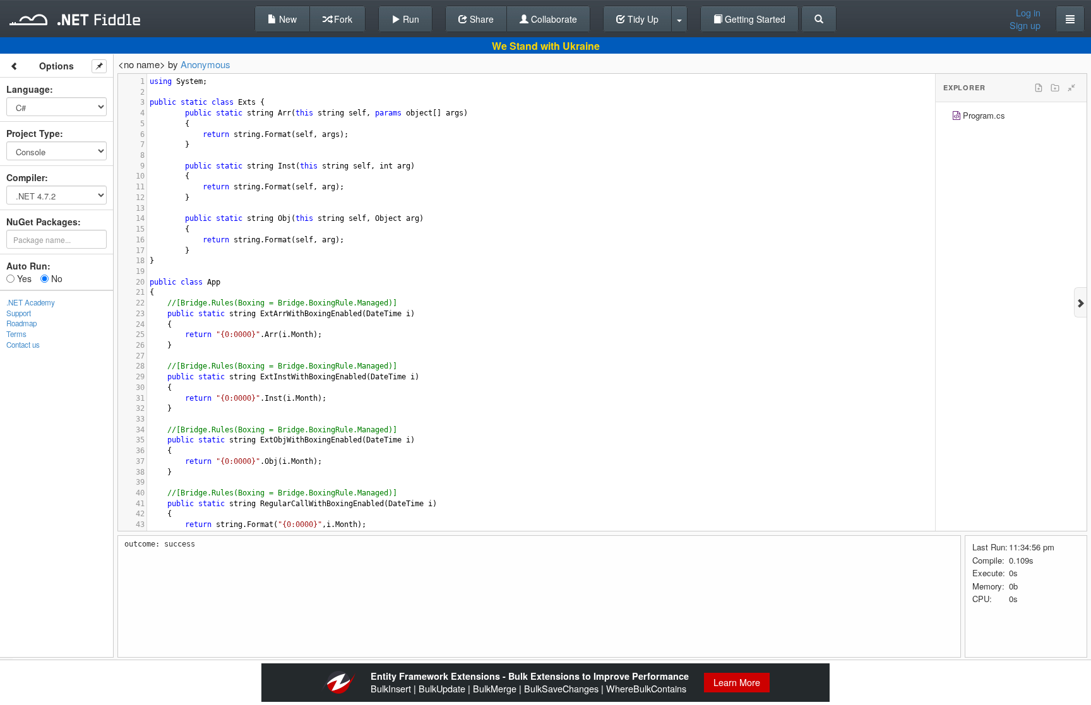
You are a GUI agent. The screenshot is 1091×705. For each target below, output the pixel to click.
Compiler (25, 177)
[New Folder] (1055, 87)
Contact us (23, 345)
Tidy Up (642, 19)
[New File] (1038, 87)
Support (18, 313)
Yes (23, 278)
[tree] (1011, 117)
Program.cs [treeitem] (984, 115)
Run (409, 19)
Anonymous (205, 64)
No (56, 278)
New (287, 19)
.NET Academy (30, 302)
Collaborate (552, 19)
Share (480, 19)
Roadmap (21, 323)
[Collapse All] (1071, 87)
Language (28, 89)
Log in (1028, 12)
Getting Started (753, 19)
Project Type (33, 133)
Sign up (1025, 25)
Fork (341, 19)
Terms (16, 334)
